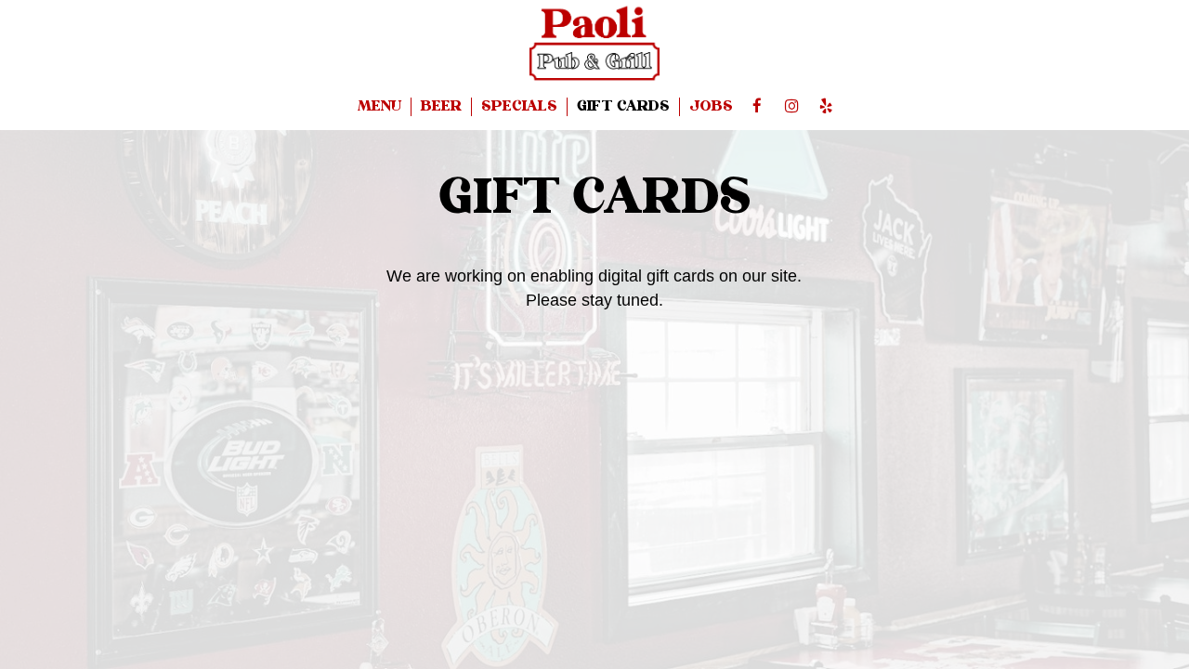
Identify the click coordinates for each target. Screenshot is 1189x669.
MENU (379, 106)
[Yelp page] (826, 106)
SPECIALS (519, 106)
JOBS (711, 106)
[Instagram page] (791, 106)
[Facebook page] (757, 106)
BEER (441, 106)
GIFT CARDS (623, 106)
